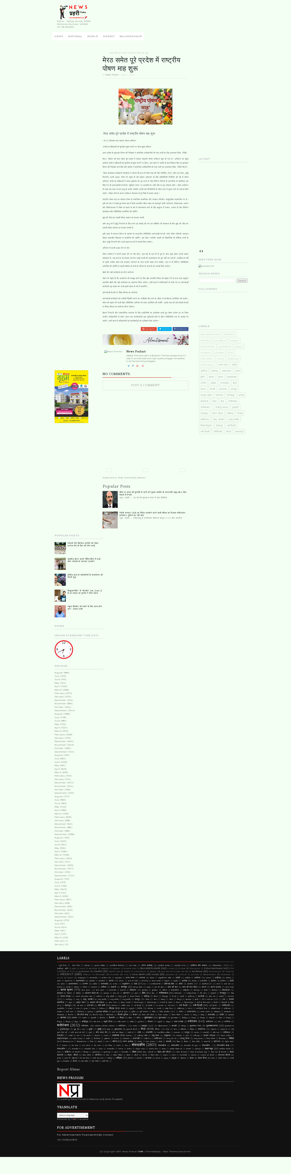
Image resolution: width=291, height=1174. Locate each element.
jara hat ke (167, 971)
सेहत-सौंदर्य (87, 1055)
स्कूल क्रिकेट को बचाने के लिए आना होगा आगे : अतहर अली (85, 607)
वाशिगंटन (147, 1038)
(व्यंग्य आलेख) (147, 965)
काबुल (149, 987)
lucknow (206, 352)
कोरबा (241, 395)
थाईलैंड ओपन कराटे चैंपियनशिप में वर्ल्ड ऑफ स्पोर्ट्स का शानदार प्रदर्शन (84, 560)
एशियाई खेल (169, 984)
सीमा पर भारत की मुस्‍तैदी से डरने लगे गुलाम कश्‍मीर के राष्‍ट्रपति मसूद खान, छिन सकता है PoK (153, 493)
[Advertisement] (79, 102)
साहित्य (68, 1052)
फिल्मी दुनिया (123, 1014)
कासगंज (219, 395)
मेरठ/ (168, 1029)
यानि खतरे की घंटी (78, 1032)
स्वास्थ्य (194, 1055)
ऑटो (235, 383)
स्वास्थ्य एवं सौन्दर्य (207, 1055)
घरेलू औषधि (110, 996)
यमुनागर (214, 1029)
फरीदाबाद (217, 1012)
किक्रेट (133, 990)
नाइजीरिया (60, 1008)
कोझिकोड (186, 990)
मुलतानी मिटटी (132, 1029)
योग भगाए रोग (101, 1032)
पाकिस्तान (227, 1008)
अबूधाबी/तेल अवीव (165, 978)
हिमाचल (183, 1058)
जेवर (155, 999)
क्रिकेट (69, 993)
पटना (140, 1008)
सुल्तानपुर (107, 1052)
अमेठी (234, 364)
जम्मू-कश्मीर (114, 999)
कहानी (113, 987)
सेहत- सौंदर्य (73, 1055)
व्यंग (107, 1041)
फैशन (135, 1014)
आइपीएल (102, 981)
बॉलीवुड (85, 1021)
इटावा (220, 376)
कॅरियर (165, 990)
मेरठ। (157, 1029)
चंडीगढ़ (230, 413)
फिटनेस (71, 1015)
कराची (212, 389)
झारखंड (188, 999)
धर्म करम (80, 1005)
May (57, 683)
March (58, 690)
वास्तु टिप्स (184, 1038)
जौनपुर (179, 999)
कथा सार (227, 984)
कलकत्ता (223, 389)
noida (220, 358)
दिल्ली (216, 1002)
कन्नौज (59, 987)
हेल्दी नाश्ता (223, 1058)
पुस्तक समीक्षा (102, 1011)
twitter (165, 329)
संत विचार (108, 1045)
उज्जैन (203, 383)
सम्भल (120, 1049)
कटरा (203, 389)
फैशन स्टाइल (163, 1015)
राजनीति (149, 1032)
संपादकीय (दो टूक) (191, 1045)
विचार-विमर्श (211, 1038)
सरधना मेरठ (153, 1049)
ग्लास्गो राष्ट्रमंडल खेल (84, 996)
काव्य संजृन (229, 987)
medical (229, 971)
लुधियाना (107, 1038)
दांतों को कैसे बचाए (203, 1002)
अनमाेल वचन (106, 978)
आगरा (238, 370)
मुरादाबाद (118, 1029)
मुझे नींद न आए (79, 1029)
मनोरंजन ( (123, 1026)
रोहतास (97, 1035)
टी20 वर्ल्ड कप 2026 (210, 999)
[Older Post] (182, 470)
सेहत (134, 1051)
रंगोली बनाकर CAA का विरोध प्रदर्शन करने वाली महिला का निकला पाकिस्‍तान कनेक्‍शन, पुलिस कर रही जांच (152, 513)
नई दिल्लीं (148, 1005)
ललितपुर (196, 1035)
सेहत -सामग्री (148, 1052)
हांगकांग (139, 1058)
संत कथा (75, 1045)
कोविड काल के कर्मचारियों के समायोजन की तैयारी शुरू (85, 576)
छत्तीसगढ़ (205, 419)
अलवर (208, 978)
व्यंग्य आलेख (128, 1041)
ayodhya (220, 340)
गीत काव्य (203, 993)
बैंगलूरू (68, 1022)
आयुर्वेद (175, 981)
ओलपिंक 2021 (192, 984)
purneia (195, 974)
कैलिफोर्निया (175, 990)
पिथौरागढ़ (80, 1012)
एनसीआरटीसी (155, 984)
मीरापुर (183, 1026)
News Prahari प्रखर (133, 1151)
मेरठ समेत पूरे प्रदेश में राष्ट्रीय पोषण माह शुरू (129, 52)
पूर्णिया (134, 1012)
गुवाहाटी (235, 407)
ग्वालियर (99, 996)
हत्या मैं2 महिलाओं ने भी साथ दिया (77, 1058)
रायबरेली (206, 1032)
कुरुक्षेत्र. (155, 990)
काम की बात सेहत (190, 987)
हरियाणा (130, 1058)
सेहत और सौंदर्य (164, 1052)
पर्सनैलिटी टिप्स (201, 1008)
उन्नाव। (116, 984)
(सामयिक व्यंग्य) (180, 965)
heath (127, 971)
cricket (170, 968)
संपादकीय (138, 1045)
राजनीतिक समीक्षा (163, 1032)
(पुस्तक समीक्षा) (99, 965)
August (59, 672)
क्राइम (60, 993)
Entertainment (213, 968)
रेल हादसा (87, 1035)
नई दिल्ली (231, 425)
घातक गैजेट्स (135, 996)
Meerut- (87, 974)
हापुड (166, 1058)
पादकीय (59, 1012)
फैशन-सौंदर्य (176, 1015)
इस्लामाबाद (232, 376)
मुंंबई (108, 1029)
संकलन (65, 1045)
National (75, 36)
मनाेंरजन (209, 1021)
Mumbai (206, 340)
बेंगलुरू (202, 1018)
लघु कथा (155, 1035)
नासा (77, 1008)
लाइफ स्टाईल (226, 1035)
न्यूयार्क (131, 1008)
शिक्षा (178, 1041)
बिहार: (131, 1018)
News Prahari (112, 74)
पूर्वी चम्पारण (144, 1012)
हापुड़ (174, 1058)
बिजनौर (112, 1017)
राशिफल (226, 1032)
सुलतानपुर (96, 1052)
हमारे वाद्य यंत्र (98, 1058)
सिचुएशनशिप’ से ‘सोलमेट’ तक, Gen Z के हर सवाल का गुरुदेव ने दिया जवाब (85, 591)
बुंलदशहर (163, 1017)
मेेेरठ (175, 1029)
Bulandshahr (131, 36)
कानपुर (234, 389)
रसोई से (131, 1032)
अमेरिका (187, 978)
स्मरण (173, 1055)
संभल (101, 1049)
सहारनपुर (239, 431)
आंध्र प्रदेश (156, 981)
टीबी (223, 999)
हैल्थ (75, 1061)
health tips (114, 971)
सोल (107, 1055)
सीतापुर (86, 1052)
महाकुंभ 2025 (147, 1026)
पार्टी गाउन (70, 1012)
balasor (116, 968)
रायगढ (196, 1032)
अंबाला (152, 978)
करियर (85, 987)
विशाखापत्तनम (81, 1041)
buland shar (208, 346)
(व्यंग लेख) (133, 965)
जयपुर (137, 999)
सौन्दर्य (144, 1055)
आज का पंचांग (133, 981)
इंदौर (203, 376)
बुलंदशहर (148, 1017)
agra (74, 968)
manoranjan (215, 971)
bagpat (234, 340)
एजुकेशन (126, 984)
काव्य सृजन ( (86, 990)
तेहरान (178, 1002)
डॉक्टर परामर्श (126, 1002)
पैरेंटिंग (181, 1012)
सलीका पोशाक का (176, 1049)
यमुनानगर (224, 1029)
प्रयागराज (191, 1011)
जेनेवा (148, 999)
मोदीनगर (201, 1029)
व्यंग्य (114, 1041)
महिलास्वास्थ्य (163, 1026)
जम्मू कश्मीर (102, 999)
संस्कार (188, 1049)
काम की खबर (159, 987)
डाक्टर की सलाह (97, 1002)
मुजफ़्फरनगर (229, 1026)
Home (58, 36)
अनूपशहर (118, 978)
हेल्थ (192, 1058)
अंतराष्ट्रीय (94, 978)
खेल (222, 401)
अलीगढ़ (214, 370)
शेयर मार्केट (196, 1041)
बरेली (222, 1014)
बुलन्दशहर (174, 1018)
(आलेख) (87, 965)
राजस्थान (177, 1032)
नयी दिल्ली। (213, 1005)
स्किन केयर (155, 1055)
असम (59, 981)
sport (70, 977)
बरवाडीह (211, 1014)
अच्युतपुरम (82, 978)
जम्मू (77, 999)
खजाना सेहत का (92, 993)
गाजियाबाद (232, 401)
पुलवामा (90, 1012)
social (60, 978)
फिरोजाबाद (110, 1015)
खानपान (126, 993)
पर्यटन (190, 1008)
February (60, 693)
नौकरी (123, 1008)
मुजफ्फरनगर (212, 1025)
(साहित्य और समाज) (198, 965)
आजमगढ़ (145, 981)
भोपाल (150, 1021)
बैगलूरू (228, 1018)
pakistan (233, 358)
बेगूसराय (212, 1018)
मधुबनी (159, 1022)
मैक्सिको (183, 1029)
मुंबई (99, 1029)
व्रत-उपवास (150, 1041)
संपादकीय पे (76, 1049)
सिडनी (77, 1052)
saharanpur (208, 364)
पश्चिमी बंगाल (215, 1008)
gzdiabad (225, 346)
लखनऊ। (129, 1035)
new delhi (207, 358)
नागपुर (70, 1008)
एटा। (145, 984)
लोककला (126, 1038)
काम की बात (173, 987)
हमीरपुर (110, 1058)
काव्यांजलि (112, 990)
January (59, 696)
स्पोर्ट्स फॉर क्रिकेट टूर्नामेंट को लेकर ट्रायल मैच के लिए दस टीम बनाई (83, 544)
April (57, 686)
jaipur (239, 346)
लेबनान (116, 1038)
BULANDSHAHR (210, 334)
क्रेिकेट (78, 993)
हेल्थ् (213, 1058)
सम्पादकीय (111, 1049)
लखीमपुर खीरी (142, 1035)
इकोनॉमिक (203, 981)
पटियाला (150, 1008)
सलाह (164, 1049)
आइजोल (92, 981)
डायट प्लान (113, 1002)
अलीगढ (204, 370)
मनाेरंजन (192, 1021)
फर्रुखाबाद (227, 1012)
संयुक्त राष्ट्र (140, 1049)
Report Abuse (68, 1069)
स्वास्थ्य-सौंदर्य (224, 1055)
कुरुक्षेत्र (145, 990)
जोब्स (171, 999)
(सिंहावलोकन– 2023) (221, 965)
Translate (82, 1119)
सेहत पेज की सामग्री (218, 1052)
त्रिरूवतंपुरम (188, 1002)
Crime (181, 968)
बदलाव (186, 1015)
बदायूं (202, 1015)
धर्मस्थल (114, 1005)
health (98, 971)
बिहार (122, 1017)
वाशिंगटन (158, 1038)
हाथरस (149, 1058)
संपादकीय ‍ (206, 1045)
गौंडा (232, 993)
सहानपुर (198, 1049)
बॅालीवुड (184, 1018)
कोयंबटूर (231, 395)
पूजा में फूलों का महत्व (120, 1012)
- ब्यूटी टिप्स (62, 965)
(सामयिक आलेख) (164, 965)
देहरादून (219, 425)
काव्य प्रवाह (216, 987)
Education (195, 968)
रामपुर (187, 1032)
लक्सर (106, 1035)
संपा (126, 1045)
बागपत (63, 1017)
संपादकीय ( (62, 1048)
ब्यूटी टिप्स (108, 1021)
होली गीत (105, 1061)
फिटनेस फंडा (82, 1014)
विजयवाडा (222, 1038)
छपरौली (201, 996)
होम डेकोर (84, 1061)
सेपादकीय (125, 1052)
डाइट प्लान (81, 1002)
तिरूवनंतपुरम (206, 425)
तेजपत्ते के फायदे (166, 1002)
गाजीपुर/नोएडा (221, 407)
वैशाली (100, 1041)
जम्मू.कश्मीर (234, 419)
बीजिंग (139, 1018)
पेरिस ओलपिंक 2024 (167, 1012)
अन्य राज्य (223, 364)
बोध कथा (97, 1022)
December (60, 700)
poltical (183, 974)
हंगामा (59, 1058)
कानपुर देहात (206, 395)
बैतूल (76, 1022)
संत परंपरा (86, 1045)
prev (200, 251)
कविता (104, 987)
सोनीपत (98, 1055)
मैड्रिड (192, 1029)
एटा (135, 983)
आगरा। (121, 981)
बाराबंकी (93, 1018)
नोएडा (228, 431)
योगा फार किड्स (118, 1032)
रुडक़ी (70, 1035)
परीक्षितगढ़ (180, 1008)
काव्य (204, 987)
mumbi (219, 352)
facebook (181, 329)
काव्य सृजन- (100, 990)
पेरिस (154, 1012)
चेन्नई (240, 413)
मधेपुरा (168, 1022)
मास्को (174, 1026)
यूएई (90, 1032)
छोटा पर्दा (212, 996)
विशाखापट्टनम (68, 1041)
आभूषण (167, 981)
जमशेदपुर (69, 999)
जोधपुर (163, 999)
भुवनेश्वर (141, 1022)
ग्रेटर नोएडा (217, 413)
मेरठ (143, 1028)
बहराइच (231, 1015)
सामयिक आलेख (225, 1049)
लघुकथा (167, 1035)
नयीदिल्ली (218, 431)
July (57, 676)
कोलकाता (226, 990)
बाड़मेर (85, 1018)
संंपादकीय (175, 1045)
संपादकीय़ (162, 1045)
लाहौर (88, 1038)
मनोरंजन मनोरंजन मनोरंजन (105, 1026)
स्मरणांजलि (183, 1055)
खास (215, 401)
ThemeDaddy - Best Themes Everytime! (168, 1151)
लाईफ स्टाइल (78, 1038)
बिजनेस (102, 1018)
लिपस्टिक (97, 1038)
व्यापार (140, 1041)
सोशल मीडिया (118, 1055)
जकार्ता (221, 996)
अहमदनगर (68, 981)
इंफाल (211, 376)
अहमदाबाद (226, 370)
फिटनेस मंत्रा (98, 1015)
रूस (78, 1035)
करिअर (76, 987)
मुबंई (90, 1029)
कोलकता (204, 401)
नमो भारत (171, 1005)
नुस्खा (86, 1008)
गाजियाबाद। (206, 407)
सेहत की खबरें (181, 1052)
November (60, 703)
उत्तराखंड (224, 383)
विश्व (92, 1041)
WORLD (92, 36)
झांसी (196, 999)
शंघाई (161, 1041)
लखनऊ (115, 1035)
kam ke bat (182, 971)
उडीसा (213, 383)
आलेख (184, 981)
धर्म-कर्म (101, 1005)
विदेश (231, 1038)
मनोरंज (227, 1021)
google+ (150, 329)
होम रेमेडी (95, 1061)
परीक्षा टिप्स (169, 1008)
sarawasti (226, 974)
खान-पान (116, 993)
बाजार (74, 1017)
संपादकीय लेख (223, 1045)
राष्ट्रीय (60, 1035)
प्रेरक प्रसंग (205, 1012)
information (140, 971)
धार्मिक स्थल (125, 1005)
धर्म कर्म (90, 1005)
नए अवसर (160, 1005)
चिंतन (156, 996)
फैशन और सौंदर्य (148, 1015)
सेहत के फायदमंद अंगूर (198, 1052)
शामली (169, 1041)
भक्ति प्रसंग (121, 1022)
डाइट (71, 1002)
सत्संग (118, 1045)
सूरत (116, 1052)
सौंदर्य (136, 1055)
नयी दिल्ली (205, 431)
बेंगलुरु (193, 1018)
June (57, 679)
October (59, 707)
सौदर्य (128, 1055)
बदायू (195, 1015)
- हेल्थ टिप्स (75, 965)
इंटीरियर (223, 981)
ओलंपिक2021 (207, 984)
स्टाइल (165, 1055)
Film (72, 971)
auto (82, 968)
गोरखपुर (204, 413)
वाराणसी (136, 1038)
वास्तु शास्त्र (198, 1038)
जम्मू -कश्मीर (219, 419)
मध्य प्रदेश (179, 1021)
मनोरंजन (63, 1025)
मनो (219, 1022)
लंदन (187, 1035)
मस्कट (135, 1026)
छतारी (182, 996)
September (61, 710)
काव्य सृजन (67, 989)
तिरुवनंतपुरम (139, 1002)
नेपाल (93, 1008)
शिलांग (186, 1041)
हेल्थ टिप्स (202, 1058)
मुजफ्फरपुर (64, 1029)
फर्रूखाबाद (60, 1015)
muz (230, 352)
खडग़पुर (106, 993)
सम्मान (129, 1049)
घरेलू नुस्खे (122, 996)
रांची (139, 1032)
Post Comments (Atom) (132, 477)
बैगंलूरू (59, 1022)
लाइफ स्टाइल (209, 1035)
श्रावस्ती (207, 1041)
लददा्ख (179, 1035)
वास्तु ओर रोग (172, 1038)
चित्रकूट (165, 996)
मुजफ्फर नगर (195, 1026)
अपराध (142, 977)
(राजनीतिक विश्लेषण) (117, 965)
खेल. (153, 993)
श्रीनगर (217, 1041)
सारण (59, 1052)
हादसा (158, 1058)
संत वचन (97, 1045)
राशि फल (216, 1032)
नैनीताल (102, 1008)
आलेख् (194, 981)
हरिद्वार (119, 1057)
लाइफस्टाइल (62, 1038)
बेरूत (220, 1018)
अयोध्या (197, 977)
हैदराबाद (66, 1061)
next (202, 251)
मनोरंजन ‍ (85, 1026)
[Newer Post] (108, 470)
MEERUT (109, 36)
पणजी (159, 1008)
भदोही (132, 1022)
